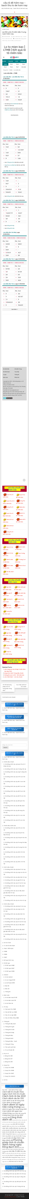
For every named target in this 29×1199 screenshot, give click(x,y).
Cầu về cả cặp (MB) (10, 1015)
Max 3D (7, 986)
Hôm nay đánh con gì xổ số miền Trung (14, 1136)
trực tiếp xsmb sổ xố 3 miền (21, 685)
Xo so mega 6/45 (10, 980)
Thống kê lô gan (9, 1026)
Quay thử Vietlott (10, 1076)
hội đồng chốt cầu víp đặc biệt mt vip (16, 877)
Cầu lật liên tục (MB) (11, 1012)
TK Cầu (6, 1007)
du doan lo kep (9, 1124)
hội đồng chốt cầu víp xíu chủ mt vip (15, 900)
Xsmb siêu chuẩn (9, 762)
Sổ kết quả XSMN (9, 971)
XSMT (5, 957)
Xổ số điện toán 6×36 (11, 997)
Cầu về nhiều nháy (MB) (12, 1018)
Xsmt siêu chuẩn (9, 867)
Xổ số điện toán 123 (10, 1000)
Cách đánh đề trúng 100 (19, 1113)
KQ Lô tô (6, 1053)
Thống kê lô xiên (9, 1029)
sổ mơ (6, 1080)
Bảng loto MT (9, 1059)
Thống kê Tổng (9, 1044)
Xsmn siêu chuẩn (9, 904)
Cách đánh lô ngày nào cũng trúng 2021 (14, 1108)
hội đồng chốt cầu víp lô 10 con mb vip (15, 1171)
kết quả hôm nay (9, 960)
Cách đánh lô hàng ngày (11, 1103)
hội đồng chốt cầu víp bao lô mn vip (15, 906)
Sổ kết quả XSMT (9, 968)
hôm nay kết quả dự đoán (20, 1134)
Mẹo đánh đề (7, 1140)
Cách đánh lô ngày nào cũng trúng (13, 1105)
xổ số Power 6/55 (10, 983)
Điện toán (7, 995)
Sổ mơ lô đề (5, 29)
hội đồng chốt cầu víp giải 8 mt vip (15, 880)
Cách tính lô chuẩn (16, 1094)
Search (5, 747)
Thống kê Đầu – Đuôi (11, 1041)
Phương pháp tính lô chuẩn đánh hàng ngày (13, 1142)
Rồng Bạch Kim (10, 1146)
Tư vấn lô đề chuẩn (9, 945)
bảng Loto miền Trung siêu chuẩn (14, 673)
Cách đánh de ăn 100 (13, 1098)
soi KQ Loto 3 (17, 40)
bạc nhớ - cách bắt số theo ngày (12, 1090)
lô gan (4, 1138)
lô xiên (8, 1138)
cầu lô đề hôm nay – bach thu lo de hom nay (15, 4)
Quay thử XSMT (9, 1073)
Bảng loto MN (9, 1061)
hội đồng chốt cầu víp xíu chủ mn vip (15, 939)
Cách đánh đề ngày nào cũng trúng (12, 1112)
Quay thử (6, 1065)
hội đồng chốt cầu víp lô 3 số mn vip (15, 921)
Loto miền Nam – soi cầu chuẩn (13, 677)
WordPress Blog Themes (10, 1196)
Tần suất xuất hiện (10, 1047)
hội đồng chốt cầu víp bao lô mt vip (15, 869)
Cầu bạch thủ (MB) (10, 1009)
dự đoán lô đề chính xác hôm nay (14, 1130)
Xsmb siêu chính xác (10, 825)
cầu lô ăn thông (12, 1122)
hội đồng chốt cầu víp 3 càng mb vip (15, 769)
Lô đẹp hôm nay (17, 1138)
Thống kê (7, 991)
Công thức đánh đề (12, 1118)
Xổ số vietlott (9, 977)
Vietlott (6, 975)
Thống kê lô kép (9, 1032)
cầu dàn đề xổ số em (16, 1120)
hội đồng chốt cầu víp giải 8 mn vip (15, 919)
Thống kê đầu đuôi (10, 1024)
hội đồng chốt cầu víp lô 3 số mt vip (15, 883)
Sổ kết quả (7, 963)
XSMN (5, 954)
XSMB (5, 951)
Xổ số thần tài (9, 1003)
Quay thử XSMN (9, 1070)
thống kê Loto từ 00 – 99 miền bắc (14, 675)
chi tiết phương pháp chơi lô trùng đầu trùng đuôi (7, 687)
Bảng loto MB (8, 1056)
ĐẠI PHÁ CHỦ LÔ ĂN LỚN (16, 1161)
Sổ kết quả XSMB (9, 965)
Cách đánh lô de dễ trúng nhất (13, 1101)
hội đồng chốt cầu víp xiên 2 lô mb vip (15, 1174)
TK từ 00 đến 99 (9, 1050)
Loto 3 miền (11, 40)
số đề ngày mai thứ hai (12, 1159)
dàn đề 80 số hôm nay (15, 1126)
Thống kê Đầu (9, 1035)
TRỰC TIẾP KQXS (8, 948)
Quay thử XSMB (9, 1067)
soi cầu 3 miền (14, 1151)
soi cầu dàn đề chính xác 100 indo (12, 1153)
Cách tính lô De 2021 (14, 1096)
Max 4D (7, 988)
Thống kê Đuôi (9, 1038)
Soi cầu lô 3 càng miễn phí (15, 1155)
